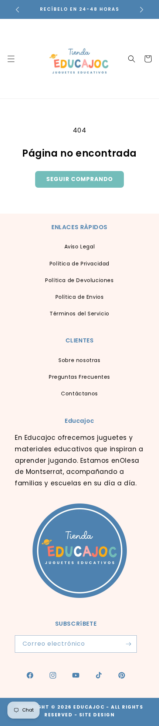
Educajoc (89, 707)
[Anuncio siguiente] (141, 9)
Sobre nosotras (79, 360)
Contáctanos (79, 393)
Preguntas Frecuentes (79, 377)
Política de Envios (79, 297)
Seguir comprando (79, 179)
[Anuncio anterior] (17, 9)
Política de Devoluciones (79, 280)
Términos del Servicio (79, 313)
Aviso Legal (79, 246)
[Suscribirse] (128, 644)
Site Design (97, 715)
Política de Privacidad (79, 263)
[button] (132, 59)
